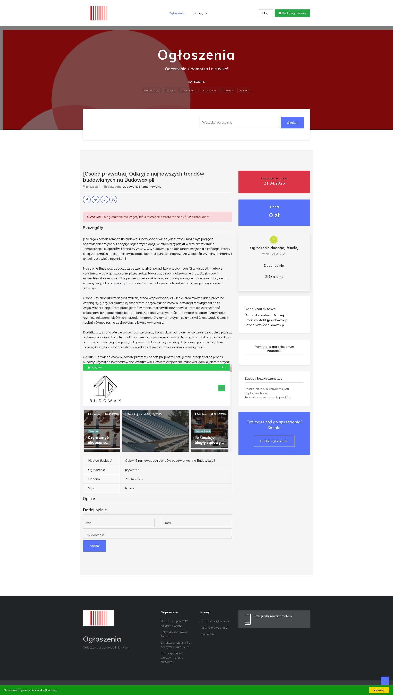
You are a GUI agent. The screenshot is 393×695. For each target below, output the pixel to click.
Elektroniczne (150, 90)
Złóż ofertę (274, 277)
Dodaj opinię (274, 266)
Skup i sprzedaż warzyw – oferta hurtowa (172, 657)
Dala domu (209, 90)
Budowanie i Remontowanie (142, 186)
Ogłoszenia (177, 13)
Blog (265, 13)
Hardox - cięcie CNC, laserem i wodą (175, 623)
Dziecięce (227, 90)
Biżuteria (245, 90)
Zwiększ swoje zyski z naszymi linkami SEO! (175, 645)
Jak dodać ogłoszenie (214, 621)
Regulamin (207, 634)
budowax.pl (276, 325)
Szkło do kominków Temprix (174, 634)
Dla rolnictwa (189, 90)
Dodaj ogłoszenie (293, 13)
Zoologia (170, 90)
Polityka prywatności (214, 627)
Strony (199, 13)
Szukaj (292, 123)
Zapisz (94, 546)
